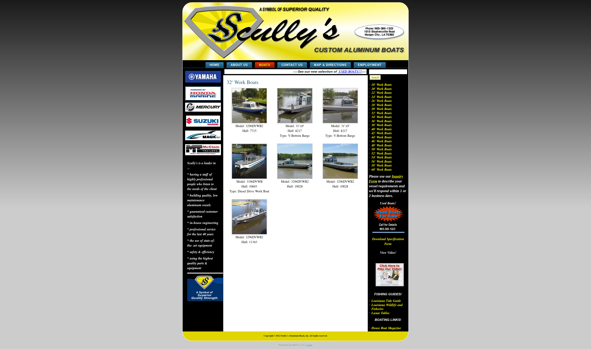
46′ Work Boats (381, 141)
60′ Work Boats (381, 169)
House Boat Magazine (386, 328)
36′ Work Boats (381, 121)
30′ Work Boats (381, 109)
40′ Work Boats (381, 129)
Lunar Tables (380, 313)
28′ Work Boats (381, 105)
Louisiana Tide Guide (386, 300)
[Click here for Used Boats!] (389, 231)
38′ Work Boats (381, 125)
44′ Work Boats (381, 137)
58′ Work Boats (381, 165)
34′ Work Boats (381, 117)
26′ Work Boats (381, 100)
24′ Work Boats (381, 97)
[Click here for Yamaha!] (203, 81)
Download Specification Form (388, 241)
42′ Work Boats (381, 133)
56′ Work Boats (381, 161)
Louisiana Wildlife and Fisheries (387, 307)
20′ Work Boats (381, 89)
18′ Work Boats (381, 84)
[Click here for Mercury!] (203, 110)
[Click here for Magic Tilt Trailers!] (203, 139)
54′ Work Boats (381, 157)
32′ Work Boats (243, 82)
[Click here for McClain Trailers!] (203, 154)
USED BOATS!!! (344, 71)
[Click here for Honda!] (203, 99)
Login (309, 345)
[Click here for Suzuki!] (203, 125)
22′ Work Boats (381, 92)
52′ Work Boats (381, 153)
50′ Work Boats (381, 149)
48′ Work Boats (381, 145)
